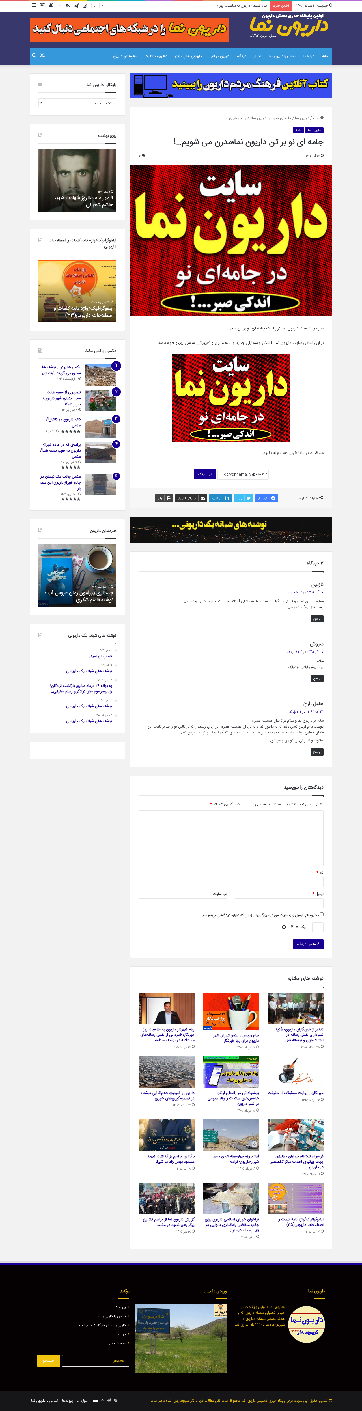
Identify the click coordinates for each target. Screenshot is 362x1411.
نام (320, 873)
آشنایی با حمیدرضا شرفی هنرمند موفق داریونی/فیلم (80, 596)
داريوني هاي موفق (188, 56)
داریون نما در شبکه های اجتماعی (101, 1325)
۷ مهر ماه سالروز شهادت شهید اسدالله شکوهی (83, 201)
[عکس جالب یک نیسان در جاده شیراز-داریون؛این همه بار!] (100, 484)
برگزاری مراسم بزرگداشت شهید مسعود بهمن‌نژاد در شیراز (171, 1159)
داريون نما (302, 118)
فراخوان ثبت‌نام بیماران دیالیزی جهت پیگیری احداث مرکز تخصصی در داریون (297, 1162)
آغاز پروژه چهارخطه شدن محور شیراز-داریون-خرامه (235, 1159)
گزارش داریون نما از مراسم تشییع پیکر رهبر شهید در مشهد (169, 1222)
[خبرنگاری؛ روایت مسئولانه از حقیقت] (296, 1072)
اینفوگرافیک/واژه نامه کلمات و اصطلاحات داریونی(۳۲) (83, 312)
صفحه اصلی (116, 1343)
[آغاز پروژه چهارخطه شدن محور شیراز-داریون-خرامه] (231, 1135)
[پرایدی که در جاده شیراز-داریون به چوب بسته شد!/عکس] (100, 452)
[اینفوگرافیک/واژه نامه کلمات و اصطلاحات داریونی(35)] (296, 1198)
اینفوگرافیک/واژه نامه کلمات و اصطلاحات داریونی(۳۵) (301, 1222)
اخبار (257, 56)
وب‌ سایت (220, 894)
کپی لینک (205, 474)
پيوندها (120, 1307)
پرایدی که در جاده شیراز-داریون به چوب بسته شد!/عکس (60, 450)
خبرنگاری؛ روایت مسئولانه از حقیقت (296, 1093)
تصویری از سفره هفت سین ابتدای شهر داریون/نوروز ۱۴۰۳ (62, 398)
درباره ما (308, 56)
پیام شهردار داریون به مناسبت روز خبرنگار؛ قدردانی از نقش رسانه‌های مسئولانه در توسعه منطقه (199, 6)
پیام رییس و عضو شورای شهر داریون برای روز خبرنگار (236, 1038)
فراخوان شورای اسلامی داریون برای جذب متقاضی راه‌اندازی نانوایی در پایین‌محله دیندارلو (232, 1225)
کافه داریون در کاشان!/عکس (63, 422)
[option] (77, 180)
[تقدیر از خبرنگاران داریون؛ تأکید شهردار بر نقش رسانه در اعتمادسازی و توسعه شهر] (296, 1008)
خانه (325, 56)
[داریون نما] (289, 25)
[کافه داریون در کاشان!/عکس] (100, 427)
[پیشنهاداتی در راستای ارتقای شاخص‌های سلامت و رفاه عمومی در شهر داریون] (231, 1072)
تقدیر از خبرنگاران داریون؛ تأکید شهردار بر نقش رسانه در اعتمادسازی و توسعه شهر (299, 1035)
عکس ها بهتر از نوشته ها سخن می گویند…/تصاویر (61, 370)
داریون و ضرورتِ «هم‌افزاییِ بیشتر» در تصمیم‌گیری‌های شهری (167, 1096)
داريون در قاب (219, 56)
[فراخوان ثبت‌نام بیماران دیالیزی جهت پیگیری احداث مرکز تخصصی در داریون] (296, 1135)
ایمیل (318, 894)
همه (298, 130)
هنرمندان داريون (125, 56)
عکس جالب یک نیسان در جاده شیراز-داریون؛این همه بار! (60, 482)
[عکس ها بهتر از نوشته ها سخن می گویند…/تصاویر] (100, 375)
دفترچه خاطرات (156, 56)
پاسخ (317, 619)
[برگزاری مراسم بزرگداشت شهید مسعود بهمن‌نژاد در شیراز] (167, 1135)
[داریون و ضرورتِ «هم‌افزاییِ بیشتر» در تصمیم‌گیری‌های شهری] (167, 1072)
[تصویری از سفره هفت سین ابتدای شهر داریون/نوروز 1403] (100, 400)
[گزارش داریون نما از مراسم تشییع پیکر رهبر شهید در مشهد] (167, 1198)
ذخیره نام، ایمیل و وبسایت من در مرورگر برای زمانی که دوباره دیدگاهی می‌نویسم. (260, 915)
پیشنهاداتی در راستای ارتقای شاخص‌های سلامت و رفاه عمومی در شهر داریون (233, 1098)
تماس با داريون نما (282, 56)
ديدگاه (241, 56)
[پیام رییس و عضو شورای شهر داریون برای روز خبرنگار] (231, 1011)
